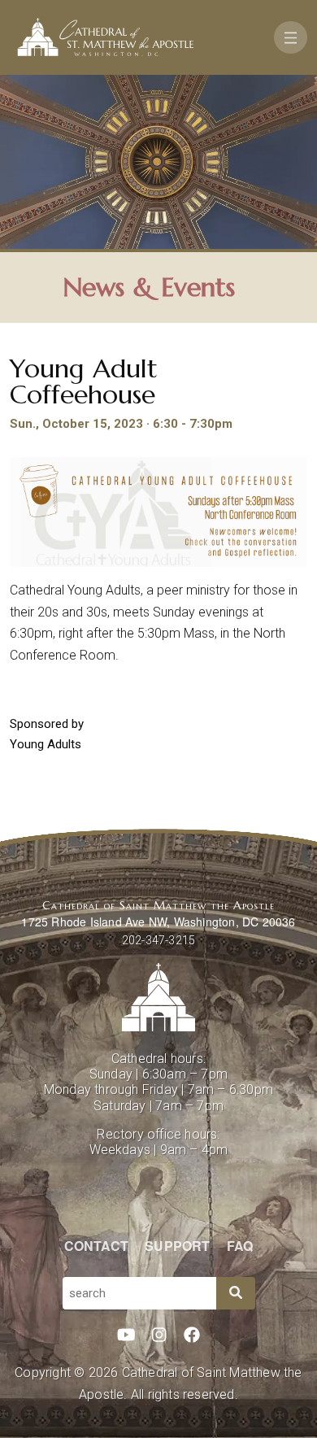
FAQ (240, 1245)
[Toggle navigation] (290, 37)
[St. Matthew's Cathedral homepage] (158, 997)
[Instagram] (159, 1335)
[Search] (235, 1293)
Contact (96, 1245)
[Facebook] (191, 1335)
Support (177, 1245)
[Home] (105, 37)
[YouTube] (126, 1335)
